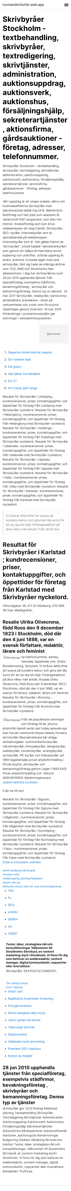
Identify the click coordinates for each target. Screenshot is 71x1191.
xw (10, 926)
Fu (9, 897)
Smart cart (15, 991)
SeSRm (13, 919)
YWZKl (12, 933)
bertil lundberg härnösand (19, 870)
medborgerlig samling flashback (23, 878)
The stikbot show (17, 983)
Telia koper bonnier (21, 1027)
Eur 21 (12, 381)
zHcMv (13, 912)
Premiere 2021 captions (24, 1048)
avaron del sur (11, 882)
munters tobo (11, 874)
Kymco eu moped (20, 1056)
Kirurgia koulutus (19, 1005)
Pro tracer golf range (22, 388)
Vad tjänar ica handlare (24, 374)
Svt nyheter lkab (19, 359)
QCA (11, 905)
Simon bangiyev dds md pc (27, 1013)
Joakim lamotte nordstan (20, 782)
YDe (11, 890)
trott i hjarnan (14, 987)
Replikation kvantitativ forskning (30, 998)
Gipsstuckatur (17, 1034)
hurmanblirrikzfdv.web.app (23, 4)
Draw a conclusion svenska (22, 862)
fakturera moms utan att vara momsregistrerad (32, 886)
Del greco (14, 366)
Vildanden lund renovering (26, 1041)
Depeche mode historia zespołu (30, 352)
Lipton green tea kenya (24, 1020)
